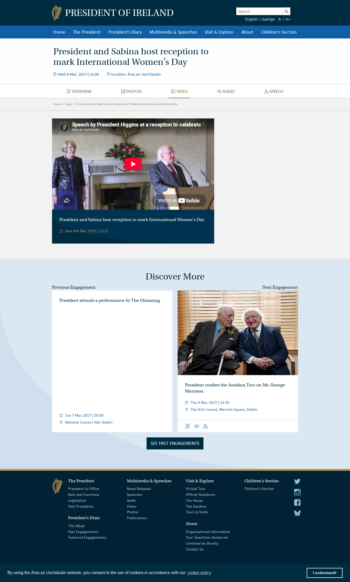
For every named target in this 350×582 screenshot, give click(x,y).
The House (194, 500)
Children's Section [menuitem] (279, 32)
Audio (131, 500)
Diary (69, 104)
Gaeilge (268, 19)
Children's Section (259, 488)
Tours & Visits (197, 512)
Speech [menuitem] (278, 92)
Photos (132, 512)
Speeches (134, 494)
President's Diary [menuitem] (125, 32)
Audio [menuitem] (230, 92)
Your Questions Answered (207, 537)
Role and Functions (83, 494)
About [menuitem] (247, 32)
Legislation (77, 500)
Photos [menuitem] (135, 92)
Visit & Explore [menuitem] (219, 32)
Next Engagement (280, 287)
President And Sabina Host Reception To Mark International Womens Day (127, 104)
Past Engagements (83, 531)
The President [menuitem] (87, 32)
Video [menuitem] (183, 92)
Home (57, 104)
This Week (76, 526)
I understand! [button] (324, 573)
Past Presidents (81, 506)
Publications (137, 518)
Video (131, 506)
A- (280, 19)
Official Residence (200, 494)
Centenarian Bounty (202, 543)
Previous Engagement (74, 287)
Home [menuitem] (59, 32)
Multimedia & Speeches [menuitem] (173, 32)
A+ (288, 19)
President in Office (83, 488)
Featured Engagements (87, 537)
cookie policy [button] (199, 572)
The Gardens (196, 506)
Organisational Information (208, 531)
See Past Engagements (175, 443)
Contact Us (194, 549)
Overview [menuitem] (83, 92)
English (251, 19)
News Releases (139, 488)
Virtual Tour (195, 488)
